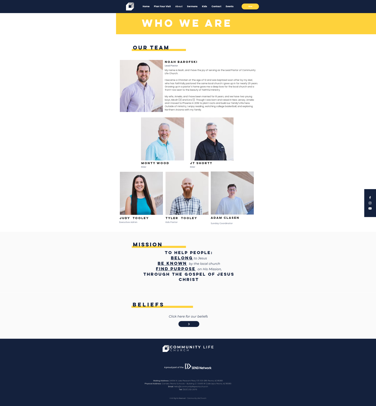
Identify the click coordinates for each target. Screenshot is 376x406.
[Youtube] (370, 208)
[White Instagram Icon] (370, 203)
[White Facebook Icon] (370, 197)
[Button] (188, 324)
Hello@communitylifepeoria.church (191, 386)
